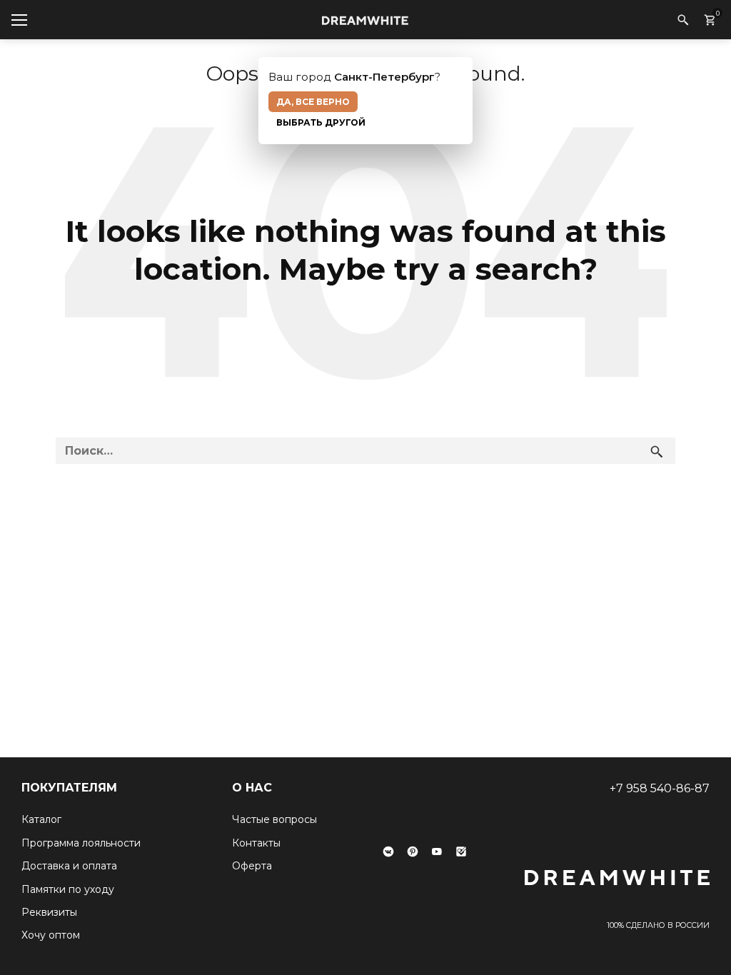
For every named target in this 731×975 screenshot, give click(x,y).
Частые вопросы (274, 819)
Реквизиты (49, 912)
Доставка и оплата (69, 865)
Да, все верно (313, 101)
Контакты (256, 843)
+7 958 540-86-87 (660, 788)
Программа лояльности (81, 843)
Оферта (252, 865)
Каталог (41, 819)
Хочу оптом (50, 935)
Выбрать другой (321, 122)
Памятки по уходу (67, 889)
